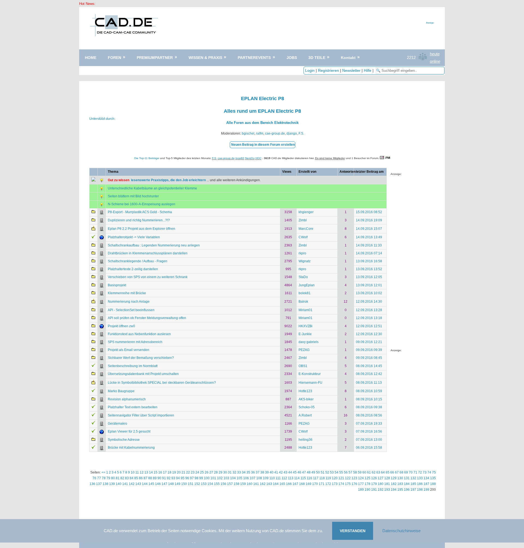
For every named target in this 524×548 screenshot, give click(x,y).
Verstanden (352, 531)
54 (336, 472)
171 (321, 484)
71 (415, 472)
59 (360, 472)
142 (132, 484)
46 (299, 472)
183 (400, 484)
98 (196, 478)
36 (253, 472)
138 (105, 484)
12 (142, 472)
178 (367, 484)
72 (420, 472)
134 (426, 478)
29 (220, 472)
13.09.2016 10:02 (369, 293)
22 (188, 472)
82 (122, 478)
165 (282, 484)
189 (361, 490)
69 (406, 472)
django (292, 133)
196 (407, 490)
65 (387, 472)
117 (315, 478)
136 (92, 484)
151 (190, 484)
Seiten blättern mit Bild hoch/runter (133, 196)
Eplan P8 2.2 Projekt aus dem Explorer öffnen (141, 229)
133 (420, 478)
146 (158, 484)
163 (269, 484)
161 (256, 484)
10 (133, 472)
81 (118, 478)
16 (160, 472)
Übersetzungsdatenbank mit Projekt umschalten (143, 374)
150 (184, 484)
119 (328, 478)
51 (322, 472)
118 (322, 478)
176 (354, 484)
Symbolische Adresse (124, 440)
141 (125, 484)
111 (278, 478)
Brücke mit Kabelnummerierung (131, 447)
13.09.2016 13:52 (369, 269)
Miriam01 (305, 310)
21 (183, 472)
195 (400, 490)
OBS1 (303, 366)
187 (426, 484)
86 (141, 478)
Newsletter (351, 70)
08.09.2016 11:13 (369, 383)
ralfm (259, 133)
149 (177, 484)
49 (313, 472)
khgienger (306, 212)
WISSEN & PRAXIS (205, 57)
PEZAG (304, 350)
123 (354, 478)
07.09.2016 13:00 (369, 440)
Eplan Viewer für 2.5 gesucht (129, 431)
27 (211, 472)
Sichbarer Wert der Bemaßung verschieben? (141, 358)
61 (369, 472)
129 (394, 478)
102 (220, 478)
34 (244, 472)
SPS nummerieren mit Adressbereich (135, 342)
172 (328, 484)
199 (426, 490)
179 (374, 484)
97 (192, 478)
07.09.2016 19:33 (369, 423)
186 (420, 484)
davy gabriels (308, 342)
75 (434, 472)
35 (248, 472)
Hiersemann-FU (310, 383)
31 (230, 472)
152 (197, 484)
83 (127, 478)
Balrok (303, 301)
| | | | (340, 70)
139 (112, 484)
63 (378, 472)
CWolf (303, 237)
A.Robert (305, 415)
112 (284, 478)
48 (309, 472)
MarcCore (306, 229)
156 (223, 484)
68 (401, 472)
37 (258, 472)
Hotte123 (305, 391)
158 (236, 484)
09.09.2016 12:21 (369, 342)
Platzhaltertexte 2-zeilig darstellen (133, 269)
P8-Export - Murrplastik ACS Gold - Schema (140, 212)
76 (94, 478)
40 (271, 472)
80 (113, 478)
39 (267, 472)
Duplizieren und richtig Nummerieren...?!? (139, 220)
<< (103, 472)
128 (387, 478)
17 (165, 472)
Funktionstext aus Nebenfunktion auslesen (139, 334)
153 (204, 484)
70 (411, 472)
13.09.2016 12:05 (369, 277)
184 (407, 484)
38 (262, 472)
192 (380, 490)
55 (341, 472)
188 (433, 484)
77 (99, 478)
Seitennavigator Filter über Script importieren (141, 415)
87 (145, 478)
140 (118, 484)
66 (392, 472)
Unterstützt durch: (102, 119)
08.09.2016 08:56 (369, 415)
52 (327, 472)
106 (246, 478)
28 (216, 472)
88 (150, 478)
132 (413, 478)
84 (131, 478)
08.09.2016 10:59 (369, 391)
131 (407, 478)
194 (394, 490)
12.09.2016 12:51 (369, 326)
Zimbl (303, 220)
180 (380, 484)
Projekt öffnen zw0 (121, 326)
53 (332, 472)
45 (295, 472)
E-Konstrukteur (310, 374)
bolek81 (305, 293)
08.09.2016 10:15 (369, 399)
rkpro (302, 253)
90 (159, 478)
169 (308, 484)
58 (355, 472)
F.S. (301, 133)
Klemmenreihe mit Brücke (127, 293)
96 (187, 478)
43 (285, 472)
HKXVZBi (305, 326)
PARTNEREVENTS (254, 57)
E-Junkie (305, 334)
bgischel (248, 133)
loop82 (240, 158)
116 (309, 478)
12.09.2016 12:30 (369, 334)
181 (387, 484)
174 (341, 484)
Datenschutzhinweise (401, 530)
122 (348, 478)
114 (297, 478)
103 (226, 478)
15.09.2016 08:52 (369, 212)
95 (182, 478)
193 (387, 490)
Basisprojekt (117, 285)
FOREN (114, 57)
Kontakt (348, 57)
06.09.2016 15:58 (369, 447)
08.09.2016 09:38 (369, 407)
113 (290, 478)
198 (420, 490)
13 (146, 472)
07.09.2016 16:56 (369, 431)
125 (367, 478)
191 (374, 490)
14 (151, 472)
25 (202, 472)
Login (310, 70)
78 (104, 478)
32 (234, 472)
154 (210, 484)
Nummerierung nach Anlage (129, 301)
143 (138, 484)
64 (383, 472)
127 (380, 478)
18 (169, 472)
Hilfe (367, 70)
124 (361, 478)
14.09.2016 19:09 (369, 220)
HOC (258, 158)
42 (281, 472)
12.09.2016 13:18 (369, 318)
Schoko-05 (307, 407)
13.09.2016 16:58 (369, 261)
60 (364, 472)
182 (394, 484)
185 (413, 484)
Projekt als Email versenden (128, 350)
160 (249, 484)
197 (413, 490)
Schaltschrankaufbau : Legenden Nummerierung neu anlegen (154, 245)
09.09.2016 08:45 (369, 358)
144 (145, 484)
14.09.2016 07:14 (369, 253)
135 (433, 478)
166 (289, 484)
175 (348, 484)
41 (276, 472)
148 (171, 484)
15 (155, 472)
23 (193, 472)
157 (230, 484)
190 (367, 490)
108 (259, 478)
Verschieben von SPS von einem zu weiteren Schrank (147, 277)
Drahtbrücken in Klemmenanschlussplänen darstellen (147, 253)
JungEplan (307, 285)
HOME (90, 57)
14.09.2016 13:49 (369, 237)
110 (272, 478)
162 (263, 484)
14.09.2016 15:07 (369, 229)
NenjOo (250, 158)
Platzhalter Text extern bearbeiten (132, 407)
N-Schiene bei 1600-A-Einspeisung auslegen (141, 204)
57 (350, 472)
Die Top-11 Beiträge (146, 158)
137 (99, 484)
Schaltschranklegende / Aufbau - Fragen (137, 261)
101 (213, 478)
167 (295, 484)
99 (201, 478)
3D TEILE (316, 57)
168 (302, 484)
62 (374, 472)
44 (290, 472)
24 (197, 472)
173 (335, 484)
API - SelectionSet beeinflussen (131, 310)
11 (137, 472)
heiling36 (305, 440)
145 (151, 484)
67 (397, 472)
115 (303, 478)
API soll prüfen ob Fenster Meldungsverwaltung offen (147, 318)
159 (243, 484)
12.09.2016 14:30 (369, 301)
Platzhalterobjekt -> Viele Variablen (134, 237)
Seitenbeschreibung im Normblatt (132, 366)
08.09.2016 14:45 (369, 366)
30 (225, 472)
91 (164, 478)
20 (179, 472)
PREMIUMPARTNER (155, 57)
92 (169, 478)
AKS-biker (306, 399)
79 (108, 478)
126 (374, 478)
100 (207, 478)
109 (266, 478)
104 (233, 478)
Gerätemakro (117, 423)
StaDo (303, 277)
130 (400, 478)
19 (174, 472)
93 (173, 478)
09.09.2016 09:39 (369, 350)
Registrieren (328, 70)
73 (425, 472)
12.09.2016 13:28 (369, 310)
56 (346, 472)
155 (217, 484)
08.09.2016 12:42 (369, 374)
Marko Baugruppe (121, 391)
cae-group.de (275, 133)
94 (178, 478)
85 (136, 478)
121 (341, 478)
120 (335, 478)
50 (318, 472)
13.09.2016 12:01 (369, 285)
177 (361, 484)
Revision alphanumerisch (127, 399)
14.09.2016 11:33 (369, 245)
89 (155, 478)
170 (315, 484)
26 (207, 472)
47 (304, 472)
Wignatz (305, 261)
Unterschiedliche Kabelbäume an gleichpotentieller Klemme (152, 188)
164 (276, 484)
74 (429, 472)
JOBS (292, 57)
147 (164, 484)
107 (252, 478)
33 (239, 472)
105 (239, 478)
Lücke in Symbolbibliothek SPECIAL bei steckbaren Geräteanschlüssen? (162, 383)
